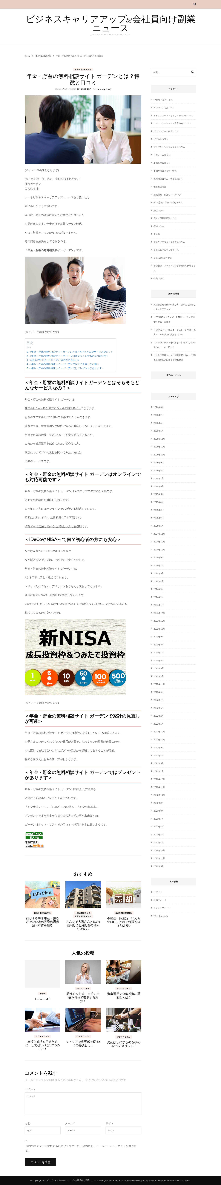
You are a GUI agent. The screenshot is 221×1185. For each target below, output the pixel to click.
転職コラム (158, 278)
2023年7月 (158, 652)
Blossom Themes (157, 1180)
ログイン (157, 892)
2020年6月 (158, 826)
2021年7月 (158, 755)
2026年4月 (158, 423)
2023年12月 (159, 613)
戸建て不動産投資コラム (165, 218)
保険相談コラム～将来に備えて (168, 178)
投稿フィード (159, 900)
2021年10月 (159, 739)
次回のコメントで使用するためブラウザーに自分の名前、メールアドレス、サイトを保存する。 (81, 1148)
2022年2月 (158, 715)
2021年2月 (158, 771)
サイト (110, 1123)
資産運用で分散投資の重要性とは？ (123, 995)
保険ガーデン (33, 183)
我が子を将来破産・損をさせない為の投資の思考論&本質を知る (42, 921)
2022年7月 (158, 700)
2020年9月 (158, 803)
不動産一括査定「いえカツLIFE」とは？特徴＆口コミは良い (123, 921)
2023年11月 (159, 620)
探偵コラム (158, 226)
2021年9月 (158, 747)
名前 (28, 1123)
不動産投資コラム (83, 913)
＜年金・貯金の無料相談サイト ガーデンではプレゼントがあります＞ (66, 368)
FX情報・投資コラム (163, 99)
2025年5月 (158, 494)
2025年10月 (159, 454)
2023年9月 (158, 636)
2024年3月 (158, 589)
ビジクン (66, 89)
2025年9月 (158, 462)
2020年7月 (158, 818)
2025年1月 (158, 526)
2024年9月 (158, 557)
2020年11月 (159, 787)
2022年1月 (158, 723)
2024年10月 (159, 549)
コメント (30, 1089)
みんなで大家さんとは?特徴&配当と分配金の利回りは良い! (83, 925)
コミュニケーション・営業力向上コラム (172, 123)
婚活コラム (158, 210)
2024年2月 (158, 597)
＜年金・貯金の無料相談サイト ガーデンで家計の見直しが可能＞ (64, 364)
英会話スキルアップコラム (166, 250)
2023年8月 (158, 644)
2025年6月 (158, 486)
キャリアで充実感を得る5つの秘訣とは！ (83, 1043)
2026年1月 (158, 431)
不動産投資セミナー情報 (165, 170)
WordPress (184, 1180)
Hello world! (42, 999)
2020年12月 (159, 779)
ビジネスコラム (83, 989)
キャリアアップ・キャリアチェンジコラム (173, 115)
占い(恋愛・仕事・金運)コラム (167, 202)
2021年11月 (159, 731)
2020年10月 (159, 795)
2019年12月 (159, 850)
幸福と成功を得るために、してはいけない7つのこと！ (42, 1045)
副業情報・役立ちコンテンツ (167, 194)
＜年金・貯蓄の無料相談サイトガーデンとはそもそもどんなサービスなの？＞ (71, 351)
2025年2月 (158, 518)
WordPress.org (161, 916)
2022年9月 (158, 692)
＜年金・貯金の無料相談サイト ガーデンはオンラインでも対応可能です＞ (69, 355)
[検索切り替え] (194, 4)
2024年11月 (159, 541)
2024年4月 (158, 581)
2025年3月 (158, 510)
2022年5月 (158, 708)
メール (70, 1123)
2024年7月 (158, 565)
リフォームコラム (161, 155)
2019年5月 (158, 866)
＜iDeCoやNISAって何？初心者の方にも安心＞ (54, 359)
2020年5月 (158, 834)
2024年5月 (158, 573)
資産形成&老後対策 (83, 69)
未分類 (42, 993)
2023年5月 (158, 668)
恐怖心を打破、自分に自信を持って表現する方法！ (83, 997)
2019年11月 (159, 858)
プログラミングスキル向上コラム (169, 147)
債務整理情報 (159, 186)
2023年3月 (158, 676)
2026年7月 (158, 415)
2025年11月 (159, 446)
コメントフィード (161, 908)
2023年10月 (159, 628)
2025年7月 (158, 478)
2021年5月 (158, 763)
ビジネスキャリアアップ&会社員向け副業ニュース (110, 24)
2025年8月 (158, 470)
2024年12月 (159, 533)
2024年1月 (158, 605)
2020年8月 (158, 810)
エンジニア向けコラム (164, 107)
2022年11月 (159, 684)
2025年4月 (158, 502)
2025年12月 (159, 439)
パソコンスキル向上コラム (166, 131)
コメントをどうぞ (103, 89)
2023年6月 (158, 660)
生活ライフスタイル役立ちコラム (169, 242)
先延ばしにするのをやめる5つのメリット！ (123, 1044)
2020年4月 (158, 842)
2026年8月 (158, 407)
